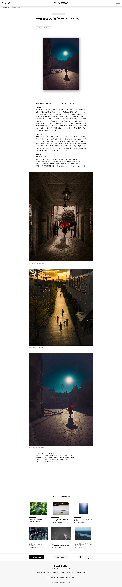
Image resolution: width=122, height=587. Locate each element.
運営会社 (49, 572)
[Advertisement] (61, 477)
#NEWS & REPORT (32, 517)
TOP (3, 7)
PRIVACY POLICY (80, 572)
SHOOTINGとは (41, 572)
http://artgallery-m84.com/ (52, 461)
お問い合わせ (56, 572)
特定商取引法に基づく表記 (68, 572)
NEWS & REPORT (8, 7)
